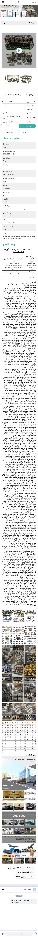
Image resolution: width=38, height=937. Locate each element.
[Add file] (35, 934)
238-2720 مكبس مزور (25, 872)
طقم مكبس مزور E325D (24, 876)
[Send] (2, 934)
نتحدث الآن (10, 126)
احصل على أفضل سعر (27, 126)
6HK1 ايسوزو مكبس (15, 868)
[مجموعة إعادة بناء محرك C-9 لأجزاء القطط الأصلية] (19, 50)
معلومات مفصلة (27, 132)
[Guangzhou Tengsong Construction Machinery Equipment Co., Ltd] (18, 2)
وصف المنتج (10, 132)
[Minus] (3, 889)
